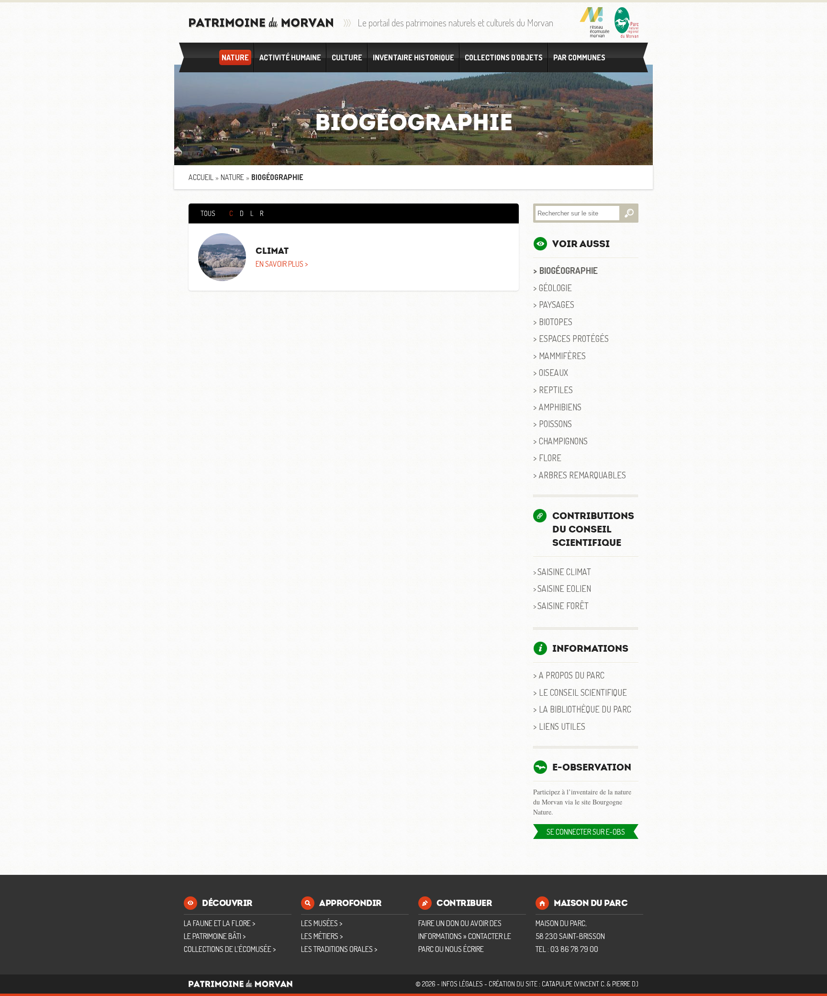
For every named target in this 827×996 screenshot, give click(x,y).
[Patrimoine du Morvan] (261, 22)
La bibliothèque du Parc (585, 708)
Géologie (555, 287)
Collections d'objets (504, 57)
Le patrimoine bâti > (215, 936)
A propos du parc (571, 674)
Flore (550, 457)
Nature (235, 57)
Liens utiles (562, 726)
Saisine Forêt (563, 605)
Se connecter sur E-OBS (586, 832)
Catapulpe (557, 984)
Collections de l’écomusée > (230, 949)
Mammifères (562, 355)
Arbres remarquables (582, 474)
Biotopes (555, 321)
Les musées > (321, 923)
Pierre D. (624, 984)
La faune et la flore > (219, 923)
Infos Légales (462, 984)
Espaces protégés (574, 338)
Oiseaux (553, 372)
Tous (208, 213)
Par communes (579, 57)
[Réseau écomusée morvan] (595, 22)
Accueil (201, 177)
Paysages (556, 304)
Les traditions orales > (339, 949)
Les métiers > (322, 936)
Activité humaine (290, 57)
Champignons (563, 440)
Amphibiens (560, 406)
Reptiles (556, 389)
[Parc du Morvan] (626, 22)
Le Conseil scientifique (583, 692)
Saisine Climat (564, 571)
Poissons (555, 423)
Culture (347, 57)
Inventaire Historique (413, 57)
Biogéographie (568, 270)
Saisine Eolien (564, 588)
